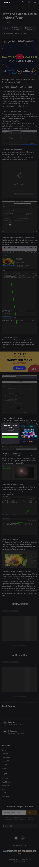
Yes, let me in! (10, 437)
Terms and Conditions (12, 441)
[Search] (23, 2)
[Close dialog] (37, 424)
